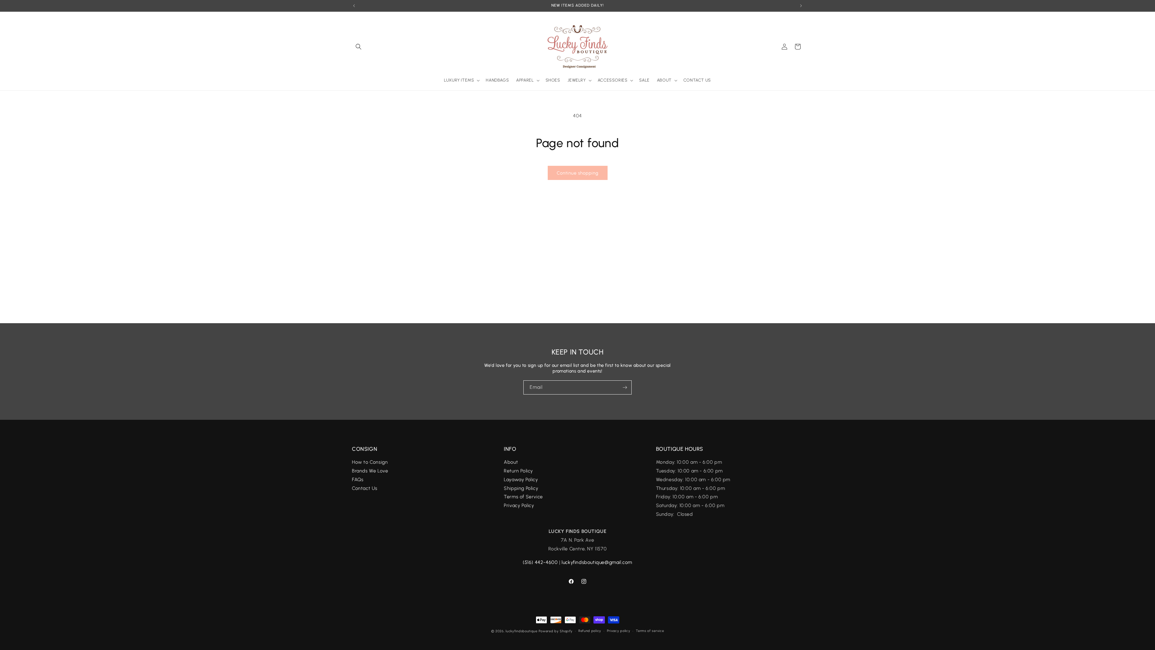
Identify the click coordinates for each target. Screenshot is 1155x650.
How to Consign (370, 462)
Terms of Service (523, 497)
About (511, 462)
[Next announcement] (801, 5)
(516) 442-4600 (540, 562)
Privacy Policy (519, 506)
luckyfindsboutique (521, 631)
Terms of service (650, 631)
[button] (358, 46)
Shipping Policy (521, 488)
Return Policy (518, 471)
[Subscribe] (624, 387)
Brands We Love (370, 471)
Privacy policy (618, 631)
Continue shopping (578, 173)
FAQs (358, 479)
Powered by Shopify (556, 631)
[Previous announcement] (354, 5)
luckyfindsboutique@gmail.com (597, 562)
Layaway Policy (521, 479)
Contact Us (364, 488)
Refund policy (589, 631)
